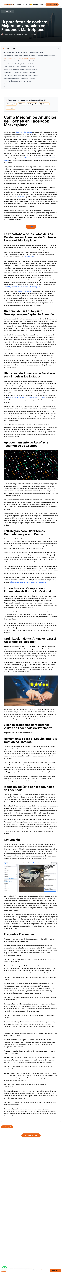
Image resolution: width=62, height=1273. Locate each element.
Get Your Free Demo (31, 1135)
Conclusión (7, 84)
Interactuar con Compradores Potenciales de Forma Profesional (21, 69)
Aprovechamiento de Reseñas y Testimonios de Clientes (19, 63)
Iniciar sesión (40, 4)
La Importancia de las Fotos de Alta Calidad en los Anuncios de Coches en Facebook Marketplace (30, 55)
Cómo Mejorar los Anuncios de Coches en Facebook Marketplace (23, 52)
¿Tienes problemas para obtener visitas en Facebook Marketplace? (22, 75)
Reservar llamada (52, 4)
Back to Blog (8, 11)
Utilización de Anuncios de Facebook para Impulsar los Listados (21, 61)
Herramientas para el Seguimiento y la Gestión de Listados (19, 78)
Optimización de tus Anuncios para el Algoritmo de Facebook (20, 72)
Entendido (55, 1270)
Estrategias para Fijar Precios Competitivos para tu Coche (19, 66)
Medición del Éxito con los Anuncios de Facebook (17, 81)
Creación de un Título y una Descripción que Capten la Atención (22, 58)
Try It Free (31, 226)
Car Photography (7, 1127)
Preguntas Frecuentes (10, 87)
